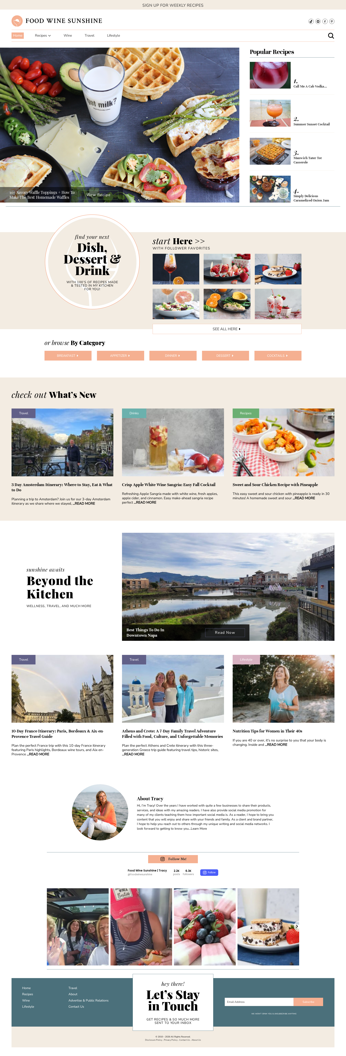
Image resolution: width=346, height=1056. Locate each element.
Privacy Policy (171, 1040)
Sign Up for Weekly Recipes (173, 5)
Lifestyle (246, 659)
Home (26, 988)
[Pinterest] (331, 21)
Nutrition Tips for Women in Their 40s (267, 731)
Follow (212, 872)
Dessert (223, 356)
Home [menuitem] (17, 35)
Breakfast (66, 356)
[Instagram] (318, 21)
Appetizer (118, 356)
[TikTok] (311, 21)
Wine (26, 1000)
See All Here (225, 328)
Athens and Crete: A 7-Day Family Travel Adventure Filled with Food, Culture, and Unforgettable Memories (172, 733)
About (72, 994)
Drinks (134, 413)
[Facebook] (325, 21)
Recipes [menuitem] (41, 35)
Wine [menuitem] (68, 35)
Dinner (171, 356)
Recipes (246, 413)
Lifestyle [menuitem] (113, 35)
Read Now (225, 632)
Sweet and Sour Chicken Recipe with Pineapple (275, 484)
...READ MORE (84, 503)
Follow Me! (177, 859)
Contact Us (76, 1006)
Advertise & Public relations (88, 1000)
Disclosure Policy (153, 1040)
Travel (23, 413)
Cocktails (276, 356)
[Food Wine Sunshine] (17, 21)
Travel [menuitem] (89, 35)
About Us (196, 1040)
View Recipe (98, 194)
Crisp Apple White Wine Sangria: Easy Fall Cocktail (168, 484)
